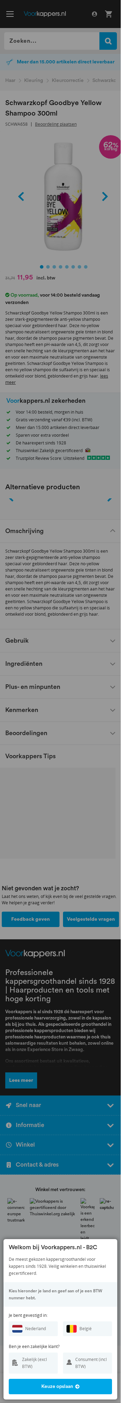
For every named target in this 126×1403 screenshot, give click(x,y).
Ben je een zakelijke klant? (34, 1346)
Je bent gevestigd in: (28, 1315)
